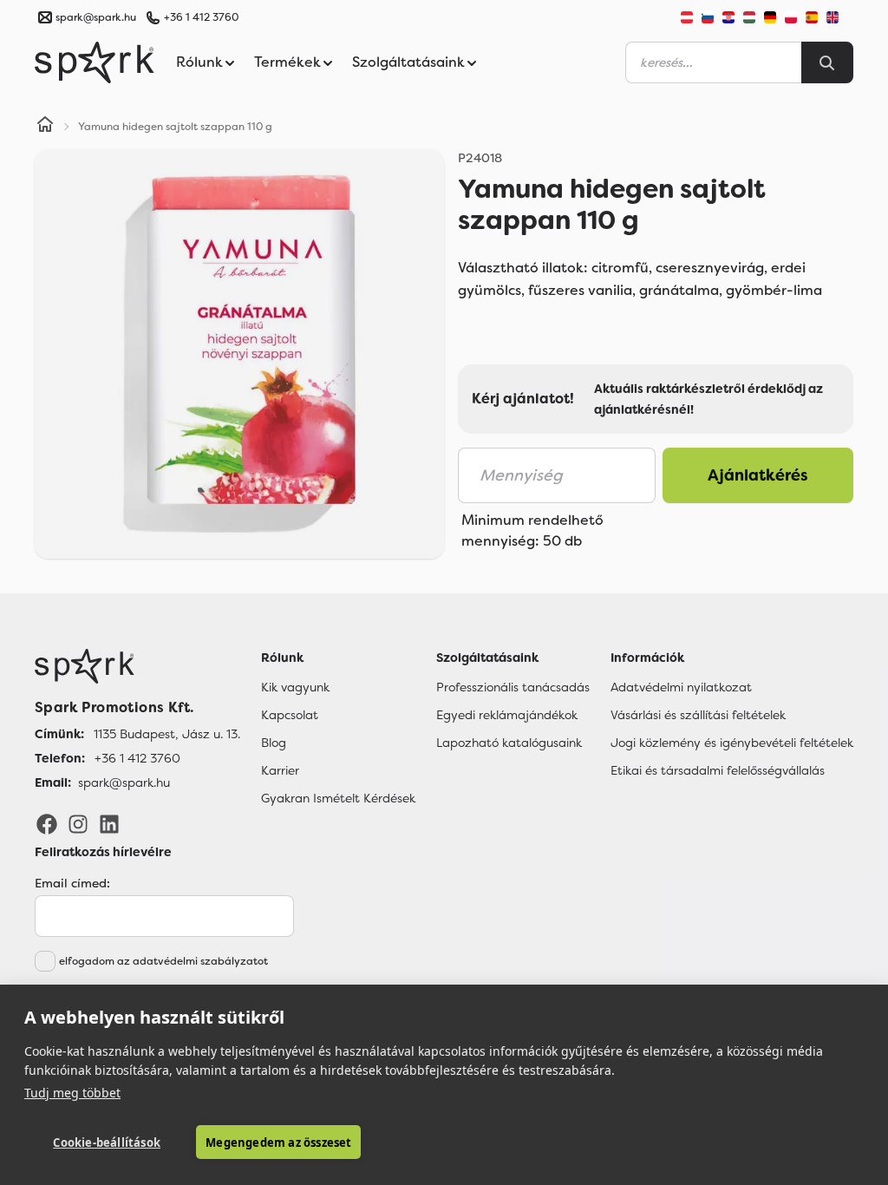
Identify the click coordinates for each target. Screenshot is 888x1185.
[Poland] (791, 17)
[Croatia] (728, 17)
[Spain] (812, 17)
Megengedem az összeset (278, 1142)
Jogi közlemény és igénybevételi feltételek (731, 742)
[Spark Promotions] (94, 62)
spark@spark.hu (124, 782)
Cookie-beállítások (106, 1142)
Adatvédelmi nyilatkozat (681, 687)
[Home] (45, 126)
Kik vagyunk (295, 687)
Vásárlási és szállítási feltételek (698, 715)
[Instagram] (78, 823)
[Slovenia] (708, 17)
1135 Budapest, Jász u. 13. (167, 734)
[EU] (839, 17)
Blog (273, 742)
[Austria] (687, 17)
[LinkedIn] (109, 823)
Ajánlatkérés (758, 475)
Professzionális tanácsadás (513, 687)
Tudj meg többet (72, 1092)
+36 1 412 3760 (201, 17)
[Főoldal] (137, 666)
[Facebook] (47, 823)
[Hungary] (749, 17)
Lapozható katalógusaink (509, 742)
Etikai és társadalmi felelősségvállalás (717, 770)
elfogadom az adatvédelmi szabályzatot (163, 961)
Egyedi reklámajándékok (507, 715)
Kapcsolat (289, 715)
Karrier (280, 770)
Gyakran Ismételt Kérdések (338, 798)
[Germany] (770, 17)
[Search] (827, 62)
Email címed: (72, 883)
